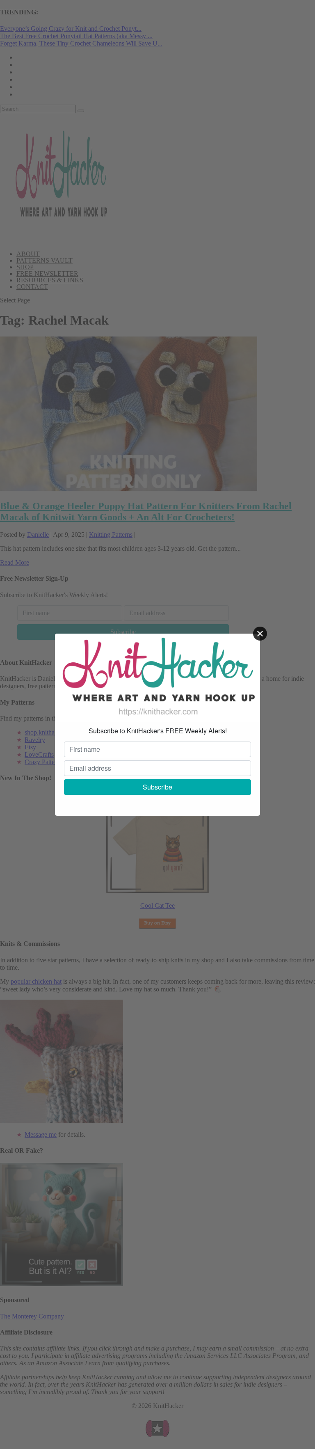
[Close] (260, 634)
